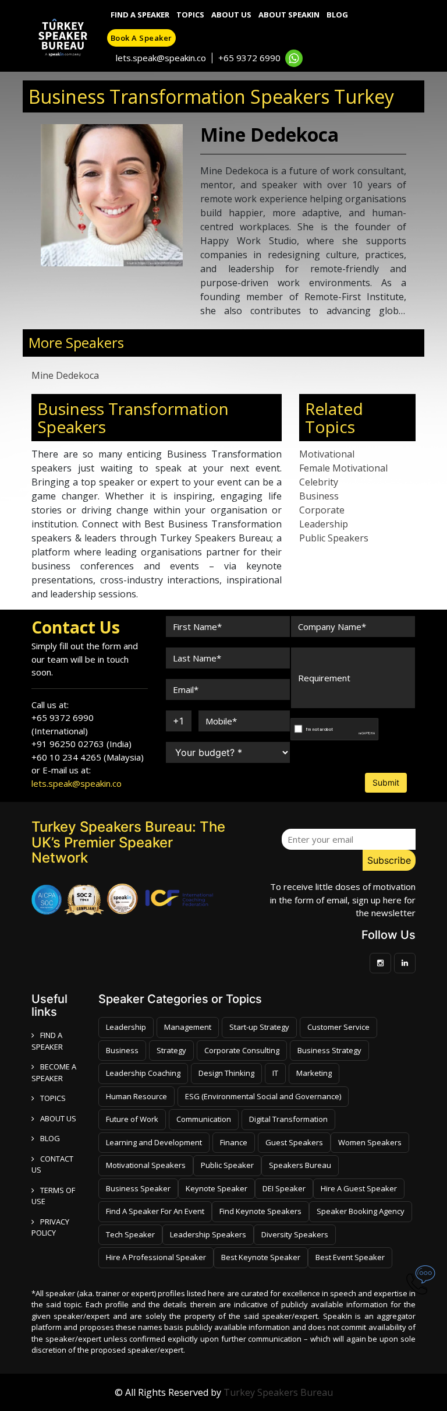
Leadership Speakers (208, 1234)
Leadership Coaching (143, 1073)
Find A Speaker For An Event (155, 1211)
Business (319, 496)
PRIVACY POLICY (50, 1227)
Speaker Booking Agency (361, 1211)
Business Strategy (329, 1050)
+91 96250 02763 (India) (81, 744)
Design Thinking (226, 1073)
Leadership (323, 524)
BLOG (50, 1138)
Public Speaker (227, 1165)
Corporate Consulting (241, 1050)
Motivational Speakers (146, 1165)
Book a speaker (141, 38)
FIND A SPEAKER (47, 1041)
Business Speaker (138, 1188)
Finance (233, 1142)
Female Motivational (343, 468)
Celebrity (318, 482)
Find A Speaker (140, 14)
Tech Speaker (130, 1234)
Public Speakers (333, 538)
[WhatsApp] (294, 58)
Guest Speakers (294, 1142)
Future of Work (132, 1119)
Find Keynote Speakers (260, 1211)
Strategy (171, 1050)
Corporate (322, 510)
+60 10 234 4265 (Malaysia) (87, 757)
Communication (203, 1119)
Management (187, 1027)
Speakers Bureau (300, 1165)
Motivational (326, 454)
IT (275, 1073)
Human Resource (136, 1096)
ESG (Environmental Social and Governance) (263, 1096)
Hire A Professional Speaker (156, 1257)
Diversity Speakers (294, 1234)
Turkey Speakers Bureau (278, 1392)
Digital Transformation (288, 1119)
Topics (190, 14)
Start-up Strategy (259, 1027)
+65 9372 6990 (249, 58)
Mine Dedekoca (65, 375)
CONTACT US (52, 1164)
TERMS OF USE (53, 1196)
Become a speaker (53, 1072)
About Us (231, 14)
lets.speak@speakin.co (161, 58)
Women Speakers (370, 1142)
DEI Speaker (284, 1188)
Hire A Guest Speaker (359, 1188)
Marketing (314, 1073)
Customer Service (338, 1027)
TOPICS (53, 1098)
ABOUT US (58, 1118)
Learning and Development (154, 1142)
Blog (337, 14)
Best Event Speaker (350, 1257)
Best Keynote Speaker (260, 1257)
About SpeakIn (289, 14)
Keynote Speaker (216, 1188)
